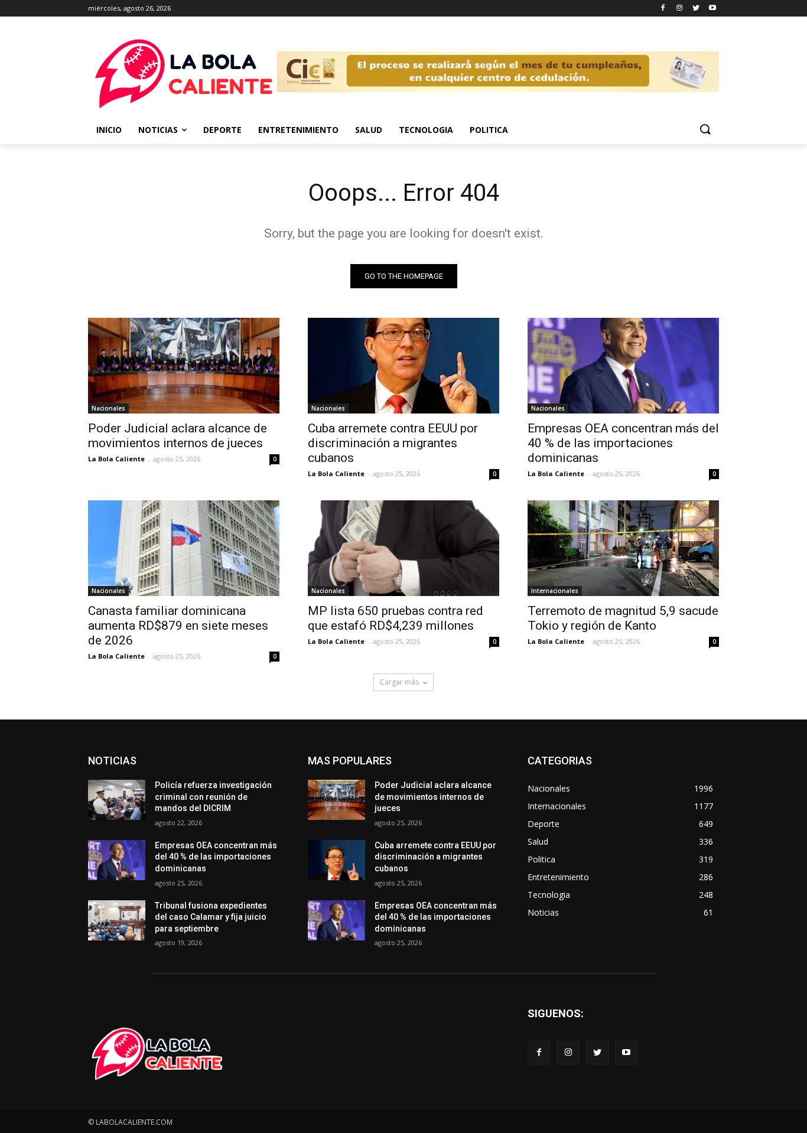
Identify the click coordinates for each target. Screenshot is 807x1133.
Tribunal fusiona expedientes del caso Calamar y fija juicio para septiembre (211, 917)
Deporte (222, 129)
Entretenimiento (298, 129)
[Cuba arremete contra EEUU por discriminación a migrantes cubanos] (403, 366)
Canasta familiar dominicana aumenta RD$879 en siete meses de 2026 (178, 625)
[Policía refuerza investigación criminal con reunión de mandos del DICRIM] (116, 800)
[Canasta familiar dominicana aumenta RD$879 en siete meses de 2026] (183, 548)
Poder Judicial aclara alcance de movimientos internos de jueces (177, 435)
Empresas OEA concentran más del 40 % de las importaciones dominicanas (623, 443)
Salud (368, 129)
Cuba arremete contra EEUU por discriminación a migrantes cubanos (393, 443)
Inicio (109, 129)
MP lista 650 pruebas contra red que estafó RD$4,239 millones (395, 618)
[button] (705, 130)
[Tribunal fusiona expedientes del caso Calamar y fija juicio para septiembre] (116, 920)
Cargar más (399, 682)
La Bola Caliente (116, 458)
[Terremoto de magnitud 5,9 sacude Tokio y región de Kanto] (623, 548)
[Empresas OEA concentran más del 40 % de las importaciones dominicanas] (623, 366)
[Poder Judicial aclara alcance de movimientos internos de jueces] (183, 366)
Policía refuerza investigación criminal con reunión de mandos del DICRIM (213, 796)
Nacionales (108, 408)
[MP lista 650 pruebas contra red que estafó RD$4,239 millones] (403, 548)
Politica (489, 129)
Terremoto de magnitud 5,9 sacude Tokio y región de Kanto (623, 618)
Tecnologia (426, 129)
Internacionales (554, 591)
